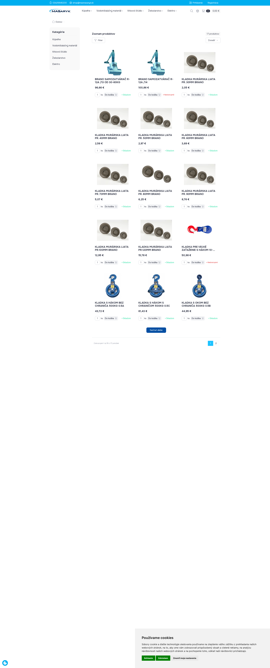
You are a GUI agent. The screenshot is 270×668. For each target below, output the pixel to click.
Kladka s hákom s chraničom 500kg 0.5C (154, 304)
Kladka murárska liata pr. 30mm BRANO (198, 81)
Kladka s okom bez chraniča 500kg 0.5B (196, 304)
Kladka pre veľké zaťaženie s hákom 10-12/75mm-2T (197, 250)
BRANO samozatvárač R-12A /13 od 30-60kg (112, 81)
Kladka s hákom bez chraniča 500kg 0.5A (109, 304)
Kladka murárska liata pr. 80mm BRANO (155, 192)
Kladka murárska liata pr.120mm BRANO (155, 248)
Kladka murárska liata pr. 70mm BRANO (112, 192)
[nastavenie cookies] (5, 663)
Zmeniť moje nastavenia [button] (184, 658)
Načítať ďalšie (156, 330)
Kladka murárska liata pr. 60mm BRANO (198, 137)
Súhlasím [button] (148, 658)
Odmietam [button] (163, 658)
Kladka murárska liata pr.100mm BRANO (112, 248)
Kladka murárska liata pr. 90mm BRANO (198, 192)
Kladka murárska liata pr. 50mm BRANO (155, 137)
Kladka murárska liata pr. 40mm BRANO (112, 137)
